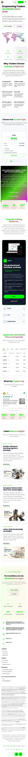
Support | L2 (9, 642)
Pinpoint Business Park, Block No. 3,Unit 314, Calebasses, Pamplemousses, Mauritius (15, 623)
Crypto (12, 349)
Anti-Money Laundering (18, 739)
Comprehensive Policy (9, 739)
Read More (6, 464)
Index (8, 349)
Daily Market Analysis (7, 669)
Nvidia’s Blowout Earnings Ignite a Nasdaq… (10, 448)
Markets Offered (6, 664)
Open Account (14, 155)
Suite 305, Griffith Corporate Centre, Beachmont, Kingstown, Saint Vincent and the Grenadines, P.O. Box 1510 (15, 628)
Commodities (23, 349)
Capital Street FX (12, 746)
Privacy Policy (13, 735)
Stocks (16, 349)
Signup (14, 296)
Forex (4, 349)
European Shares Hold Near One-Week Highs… (13, 489)
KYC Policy (23, 736)
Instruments (5, 660)
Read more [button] (5, 405)
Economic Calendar (7, 671)
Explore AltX (14, 301)
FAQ (3, 679)
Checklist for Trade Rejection (7, 738)
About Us (4, 651)
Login (15, 2)
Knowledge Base (6, 681)
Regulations (5, 655)
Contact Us (5, 653)
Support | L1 (8, 638)
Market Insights (6, 673)
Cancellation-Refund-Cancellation (14, 741)
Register (21, 2)
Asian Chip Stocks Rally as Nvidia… (13, 530)
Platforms (4, 662)
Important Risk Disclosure (15, 736)
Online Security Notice (6, 735)
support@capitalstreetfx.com (13, 633)
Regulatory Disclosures (21, 735)
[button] (20, 754)
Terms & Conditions (6, 736)
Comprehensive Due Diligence (19, 738)
